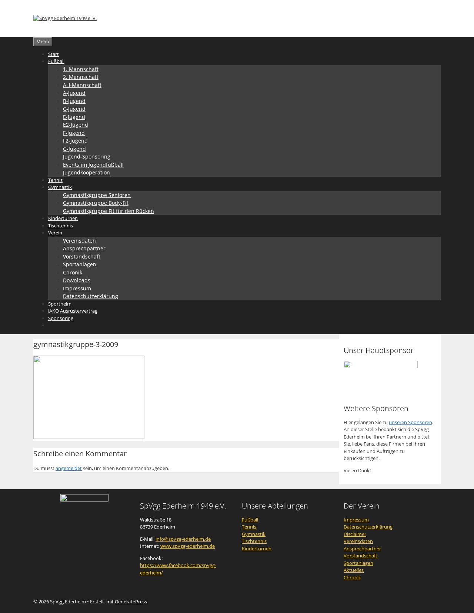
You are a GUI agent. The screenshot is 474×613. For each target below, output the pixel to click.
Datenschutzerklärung (90, 296)
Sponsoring (60, 318)
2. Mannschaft (81, 76)
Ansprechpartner (84, 248)
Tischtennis (60, 225)
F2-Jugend (75, 140)
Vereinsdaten (79, 240)
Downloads (76, 280)
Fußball (56, 61)
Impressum (77, 288)
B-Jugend (74, 100)
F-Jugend (74, 132)
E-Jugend (74, 116)
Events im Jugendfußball (93, 164)
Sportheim (59, 303)
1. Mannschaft (81, 69)
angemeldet (69, 468)
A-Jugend (74, 92)
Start (53, 54)
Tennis (55, 180)
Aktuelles (354, 570)
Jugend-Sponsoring (86, 156)
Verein (55, 232)
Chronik (72, 272)
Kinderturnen (63, 218)
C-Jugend (74, 108)
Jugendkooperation (86, 172)
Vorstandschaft (81, 256)
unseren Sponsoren (410, 422)
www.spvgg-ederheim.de (187, 546)
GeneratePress (131, 601)
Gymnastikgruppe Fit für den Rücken (108, 210)
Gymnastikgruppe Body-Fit (95, 202)
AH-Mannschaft (82, 85)
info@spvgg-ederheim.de (183, 539)
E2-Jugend (75, 124)
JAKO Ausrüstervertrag (72, 310)
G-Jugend (74, 148)
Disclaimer (355, 534)
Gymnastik (60, 187)
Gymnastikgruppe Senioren (97, 195)
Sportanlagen (79, 264)
